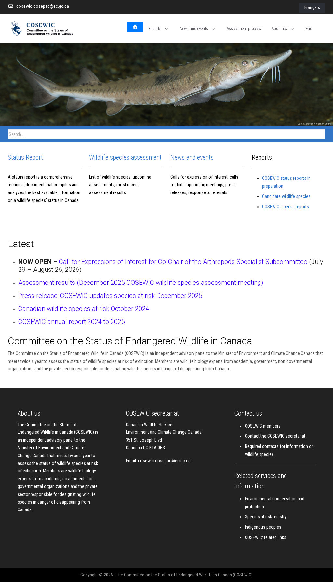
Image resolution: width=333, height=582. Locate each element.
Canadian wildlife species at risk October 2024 (83, 308)
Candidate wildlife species (286, 196)
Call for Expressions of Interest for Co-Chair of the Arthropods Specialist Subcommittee (184, 262)
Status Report (25, 157)
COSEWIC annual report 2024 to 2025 (71, 321)
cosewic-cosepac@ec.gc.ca (42, 6)
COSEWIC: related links (265, 537)
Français (312, 7)
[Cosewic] (48, 28)
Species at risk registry (265, 516)
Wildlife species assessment (125, 157)
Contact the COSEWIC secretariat (275, 436)
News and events (192, 157)
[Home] (135, 27)
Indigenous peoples (263, 527)
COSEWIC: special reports (285, 206)
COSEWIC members (263, 426)
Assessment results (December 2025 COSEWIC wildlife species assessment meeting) (140, 282)
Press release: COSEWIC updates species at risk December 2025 (110, 295)
